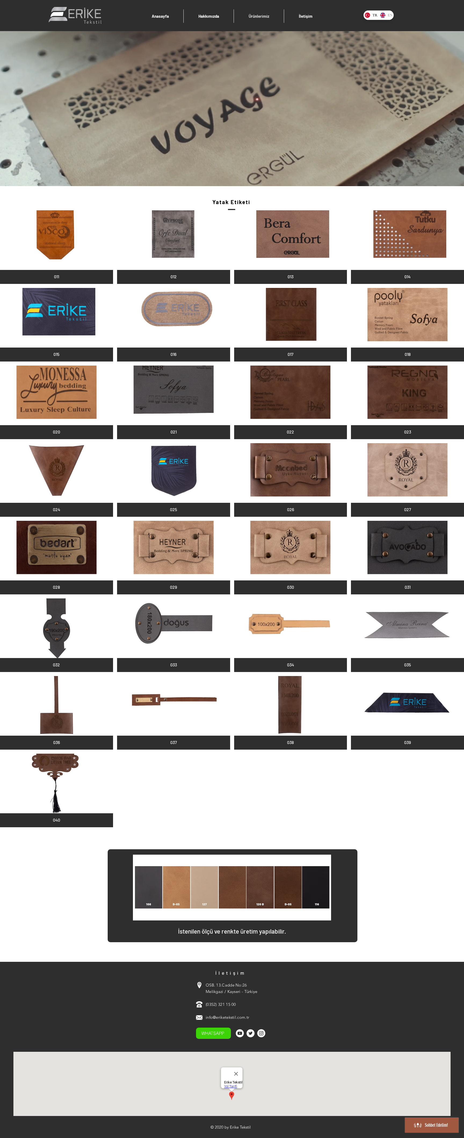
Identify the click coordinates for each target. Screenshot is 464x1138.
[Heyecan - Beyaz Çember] (251, 1033)
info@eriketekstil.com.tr (227, 1017)
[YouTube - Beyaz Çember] (240, 1033)
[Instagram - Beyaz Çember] (261, 1033)
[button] (56, 247)
